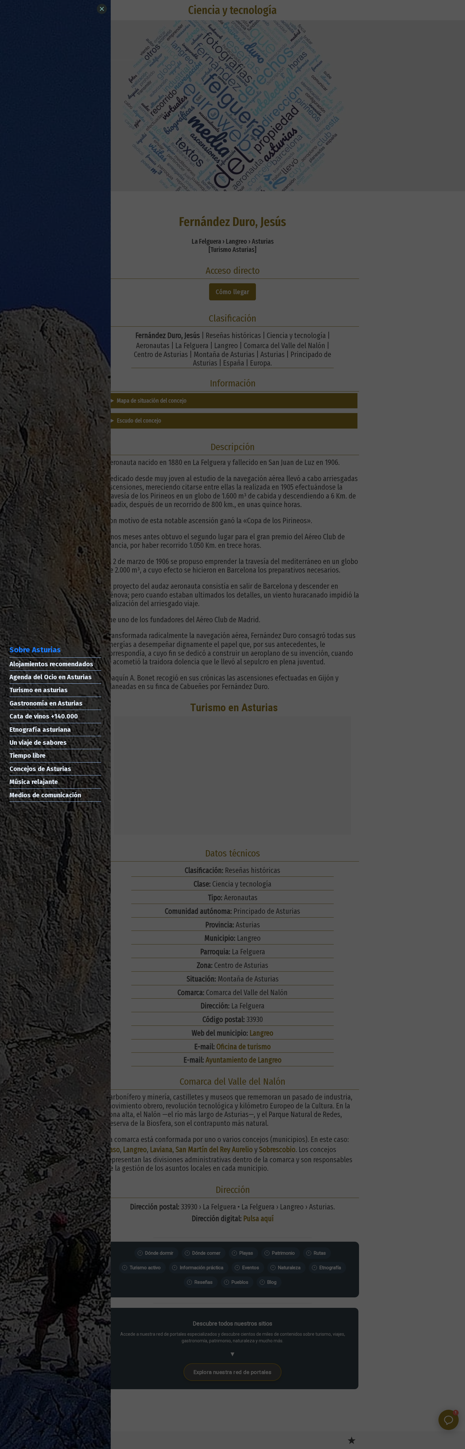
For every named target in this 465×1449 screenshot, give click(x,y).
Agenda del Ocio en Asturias (50, 677)
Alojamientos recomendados (51, 664)
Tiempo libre (27, 755)
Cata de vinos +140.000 (43, 716)
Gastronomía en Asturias (46, 703)
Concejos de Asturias (40, 769)
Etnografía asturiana (40, 729)
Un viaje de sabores (38, 742)
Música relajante (33, 782)
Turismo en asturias (38, 690)
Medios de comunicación (45, 795)
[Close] (102, 9)
